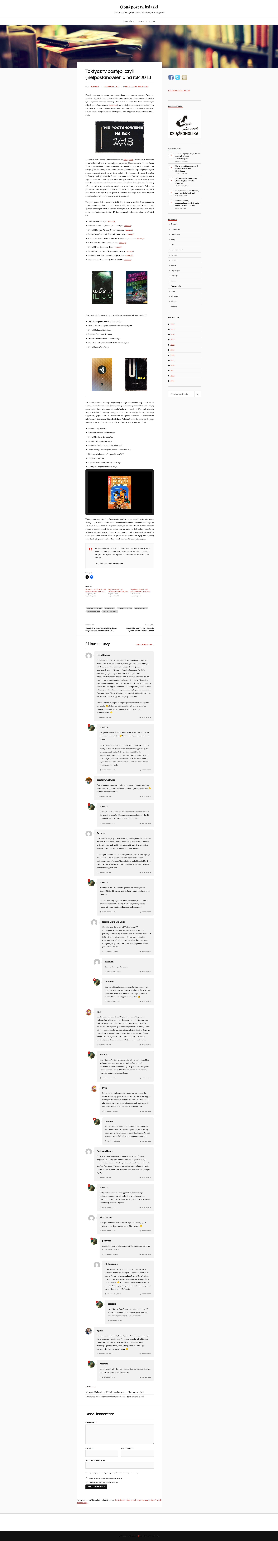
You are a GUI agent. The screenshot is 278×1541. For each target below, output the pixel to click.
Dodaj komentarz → (145, 645)
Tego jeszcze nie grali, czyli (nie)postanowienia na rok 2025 (140, 590)
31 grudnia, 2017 (114, 1141)
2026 (172, 324)
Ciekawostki (175, 229)
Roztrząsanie (131, 86)
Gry (172, 244)
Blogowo (174, 224)
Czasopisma (175, 234)
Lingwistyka (175, 270)
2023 (172, 339)
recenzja (111, 221)
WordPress (132, 1536)
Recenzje (174, 276)
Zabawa (174, 307)
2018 (172, 365)
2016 (125, 159)
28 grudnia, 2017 (108, 770)
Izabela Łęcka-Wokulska (113, 922)
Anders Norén (153, 1536)
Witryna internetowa (95, 1460)
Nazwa (89, 1448)
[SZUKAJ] (197, 394)
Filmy (173, 239)
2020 (172, 355)
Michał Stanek (103, 655)
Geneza (141, 21)
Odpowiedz (146, 717)
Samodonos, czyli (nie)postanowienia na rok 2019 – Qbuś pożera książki (114, 1396)
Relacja (173, 281)
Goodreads (113, 105)
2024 (172, 334)
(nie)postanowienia (94, 608)
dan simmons (110, 608)
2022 (172, 345)
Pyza (99, 1012)
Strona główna (128, 21)
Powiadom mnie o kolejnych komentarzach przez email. (106, 1478)
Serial (173, 291)
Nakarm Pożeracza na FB (179, 90)
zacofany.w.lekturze (106, 780)
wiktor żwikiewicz (110, 611)
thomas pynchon (93, 611)
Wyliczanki (143, 86)
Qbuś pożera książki (139, 7)
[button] (115, 507)
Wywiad (174, 301)
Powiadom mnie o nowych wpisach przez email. (103, 1482)
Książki (173, 265)
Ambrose (101, 833)
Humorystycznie (177, 250)
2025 (172, 329)
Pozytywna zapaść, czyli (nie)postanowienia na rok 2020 (117, 590)
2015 (172, 381)
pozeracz (95, 86)
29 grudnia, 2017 (111, 1254)
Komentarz (91, 1422)
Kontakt (152, 21)
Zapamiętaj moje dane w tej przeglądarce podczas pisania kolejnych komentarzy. (113, 1473)
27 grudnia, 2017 (112, 86)
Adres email (127, 1448)
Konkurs (174, 260)
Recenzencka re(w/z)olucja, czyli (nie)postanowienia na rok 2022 (95, 590)
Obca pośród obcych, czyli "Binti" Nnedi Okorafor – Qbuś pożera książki (114, 1392)
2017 (131, 159)
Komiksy (174, 255)
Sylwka (100, 1331)
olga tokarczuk (141, 608)
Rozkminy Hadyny (105, 1151)
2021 (172, 350)
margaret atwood (125, 608)
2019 (172, 360)
